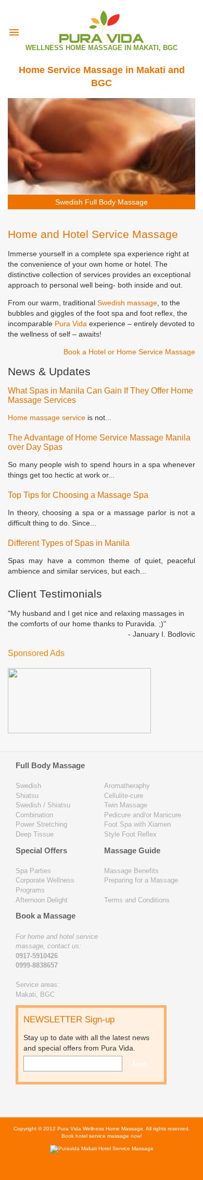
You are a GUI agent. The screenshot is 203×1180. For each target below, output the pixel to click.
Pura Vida (71, 323)
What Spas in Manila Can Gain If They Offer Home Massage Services (100, 395)
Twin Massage (125, 805)
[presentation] (14, 32)
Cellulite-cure (123, 796)
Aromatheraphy (127, 786)
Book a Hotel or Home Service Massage (129, 352)
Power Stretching (41, 824)
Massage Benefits (131, 871)
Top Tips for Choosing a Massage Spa (78, 495)
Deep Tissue (35, 834)
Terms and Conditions (137, 900)
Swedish (28, 786)
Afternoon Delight (42, 900)
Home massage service (46, 417)
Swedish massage (127, 303)
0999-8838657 (37, 965)
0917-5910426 (37, 956)
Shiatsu (27, 796)
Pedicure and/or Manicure (142, 815)
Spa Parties (33, 871)
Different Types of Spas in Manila (69, 543)
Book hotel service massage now (101, 1136)
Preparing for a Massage (141, 880)
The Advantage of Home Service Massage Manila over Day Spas (99, 442)
